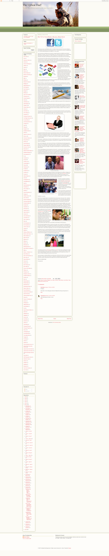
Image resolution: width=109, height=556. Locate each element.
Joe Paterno (26, 217)
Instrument (26, 208)
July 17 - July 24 (29, 433)
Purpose (25, 277)
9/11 (24, 58)
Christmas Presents (27, 116)
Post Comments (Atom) (57, 322)
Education (25, 148)
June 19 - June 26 (29, 442)
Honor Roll (25, 197)
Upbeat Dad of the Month (28, 348)
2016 (26, 396)
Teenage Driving (27, 326)
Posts (26, 389)
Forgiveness (26, 170)
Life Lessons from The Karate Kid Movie (81, 65)
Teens (25, 329)
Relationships (26, 282)
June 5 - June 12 (29, 447)
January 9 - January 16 (27, 525)
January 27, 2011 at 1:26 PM (49, 287)
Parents (25, 262)
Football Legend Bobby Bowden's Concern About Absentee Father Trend (80, 162)
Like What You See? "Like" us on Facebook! (28, 37)
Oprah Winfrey (61, 280)
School (25, 297)
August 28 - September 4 (27, 427)
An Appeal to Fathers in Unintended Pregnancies (81, 139)
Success (25, 317)
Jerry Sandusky (26, 215)
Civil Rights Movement (28, 118)
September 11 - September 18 (28, 424)
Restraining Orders (27, 286)
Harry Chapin (26, 188)
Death (25, 132)
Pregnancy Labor (27, 273)
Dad (24, 125)
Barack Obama (26, 72)
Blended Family (26, 81)
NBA (24, 250)
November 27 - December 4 (28, 406)
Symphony (25, 320)
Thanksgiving (26, 331)
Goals (25, 177)
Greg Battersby (26, 181)
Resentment (26, 284)
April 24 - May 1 (29, 456)
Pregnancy (26, 271)
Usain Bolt (25, 355)
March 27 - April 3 (29, 464)
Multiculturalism (26, 246)
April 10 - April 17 (29, 459)
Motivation (25, 244)
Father (25, 165)
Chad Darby (43, 287)
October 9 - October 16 (27, 414)
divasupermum (43, 295)
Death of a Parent (27, 134)
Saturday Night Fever (27, 295)
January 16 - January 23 (27, 522)
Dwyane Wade (26, 145)
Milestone (25, 239)
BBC (24, 78)
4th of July (25, 56)
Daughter (25, 128)
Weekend (25, 366)
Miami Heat (26, 237)
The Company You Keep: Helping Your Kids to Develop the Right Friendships (80, 129)
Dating (25, 127)
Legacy (25, 228)
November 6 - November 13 (28, 409)
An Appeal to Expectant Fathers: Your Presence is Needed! (81, 76)
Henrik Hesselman (27, 192)
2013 (26, 401)
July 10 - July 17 (29, 436)
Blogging (48, 280)
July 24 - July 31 (29, 431)
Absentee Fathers (27, 60)
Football (25, 168)
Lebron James (26, 226)
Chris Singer (52, 280)
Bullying (25, 92)
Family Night (26, 163)
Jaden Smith (26, 212)
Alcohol (25, 61)
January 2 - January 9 (27, 527)
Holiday (25, 194)
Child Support (26, 103)
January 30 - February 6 (27, 485)
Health (25, 190)
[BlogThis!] (56, 278)
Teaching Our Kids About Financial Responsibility (81, 117)
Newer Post (40, 318)
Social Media (66, 280)
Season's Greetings (27, 299)
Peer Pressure (26, 264)
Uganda (25, 342)
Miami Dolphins (26, 235)
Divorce (25, 136)
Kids (24, 221)
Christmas (25, 114)
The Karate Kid (26, 333)
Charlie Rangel (26, 98)
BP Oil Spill (26, 87)
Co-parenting (26, 119)
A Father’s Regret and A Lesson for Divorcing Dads (82, 87)
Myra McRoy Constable (28, 248)
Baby (24, 69)
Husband (25, 204)
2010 (26, 529)
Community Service (27, 121)
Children (25, 105)
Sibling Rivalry (26, 304)
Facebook (56, 280)
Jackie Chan (26, 210)
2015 (26, 398)
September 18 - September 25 (28, 422)
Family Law (26, 161)
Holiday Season (26, 195)
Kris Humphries (26, 224)
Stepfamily (25, 313)
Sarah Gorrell (26, 293)
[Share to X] (57, 278)
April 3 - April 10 (29, 461)
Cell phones (26, 96)
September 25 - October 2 (28, 419)
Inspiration (25, 206)
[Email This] (55, 278)
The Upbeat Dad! (32, 5)
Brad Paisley (26, 89)
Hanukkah (25, 186)
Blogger (69, 548)
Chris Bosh (26, 110)
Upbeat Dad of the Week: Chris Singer (28, 495)
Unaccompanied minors (28, 344)
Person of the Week (27, 268)
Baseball (25, 76)
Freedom (25, 172)
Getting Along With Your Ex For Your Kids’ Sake (29, 514)
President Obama (27, 275)
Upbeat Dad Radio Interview (29, 352)
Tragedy (25, 337)
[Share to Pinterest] (59, 278)
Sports (25, 311)
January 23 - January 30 (27, 487)
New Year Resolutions (28, 255)
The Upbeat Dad (27, 335)
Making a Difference (27, 232)
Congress (25, 123)
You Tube (25, 369)
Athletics (25, 65)
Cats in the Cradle (27, 94)
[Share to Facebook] (58, 278)
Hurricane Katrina (27, 201)
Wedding (25, 364)
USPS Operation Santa (28, 357)
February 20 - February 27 (28, 477)
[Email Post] (53, 278)
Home (55, 318)
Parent (25, 261)
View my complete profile (27, 538)
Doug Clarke (26, 139)
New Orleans (26, 253)
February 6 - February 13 (27, 482)
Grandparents (26, 179)
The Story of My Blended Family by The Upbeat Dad (29, 518)
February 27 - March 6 (28, 475)
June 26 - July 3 (29, 440)
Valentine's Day (26, 358)
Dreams (25, 141)
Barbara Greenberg (43, 280)
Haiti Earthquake (27, 185)
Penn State (26, 266)
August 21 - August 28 (27, 429)
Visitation (25, 362)
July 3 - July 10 (29, 438)
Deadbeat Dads (26, 130)
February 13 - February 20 (28, 480)
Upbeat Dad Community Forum (43, 281)
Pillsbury (25, 270)
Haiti (24, 183)
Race (25, 279)
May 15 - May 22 (29, 452)
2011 (26, 404)
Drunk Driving (26, 143)
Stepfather (25, 315)
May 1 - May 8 (28, 455)
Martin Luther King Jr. (27, 233)
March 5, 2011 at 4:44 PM (50, 295)
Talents (25, 322)
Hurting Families (27, 203)
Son (24, 308)
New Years (26, 257)
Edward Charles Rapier (28, 150)
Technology (26, 324)
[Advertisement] (43, 29)
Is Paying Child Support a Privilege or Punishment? (28, 509)
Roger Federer (26, 288)
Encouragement (26, 154)
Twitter (69, 280)
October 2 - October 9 (27, 416)
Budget (25, 90)
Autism (25, 67)
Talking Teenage (65, 183)
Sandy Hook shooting (27, 291)
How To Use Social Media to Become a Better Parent (28, 505)
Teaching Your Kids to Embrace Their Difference (28, 491)
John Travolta (26, 219)
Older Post (69, 318)
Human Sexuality (27, 199)
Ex (24, 156)
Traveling (25, 338)
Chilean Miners (26, 107)
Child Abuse (26, 101)
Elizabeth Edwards (27, 152)
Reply (41, 292)
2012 (26, 403)
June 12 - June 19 (29, 445)
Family (25, 159)
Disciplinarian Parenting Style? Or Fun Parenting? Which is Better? (82, 150)
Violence (25, 360)
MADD (25, 230)
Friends (25, 174)
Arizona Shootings (27, 63)
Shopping (25, 302)
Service (25, 300)
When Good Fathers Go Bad (82, 96)
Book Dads (64, 173)
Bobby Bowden (26, 85)
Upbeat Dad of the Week (28, 350)
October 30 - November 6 (27, 411)
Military (25, 241)
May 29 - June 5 (29, 450)
